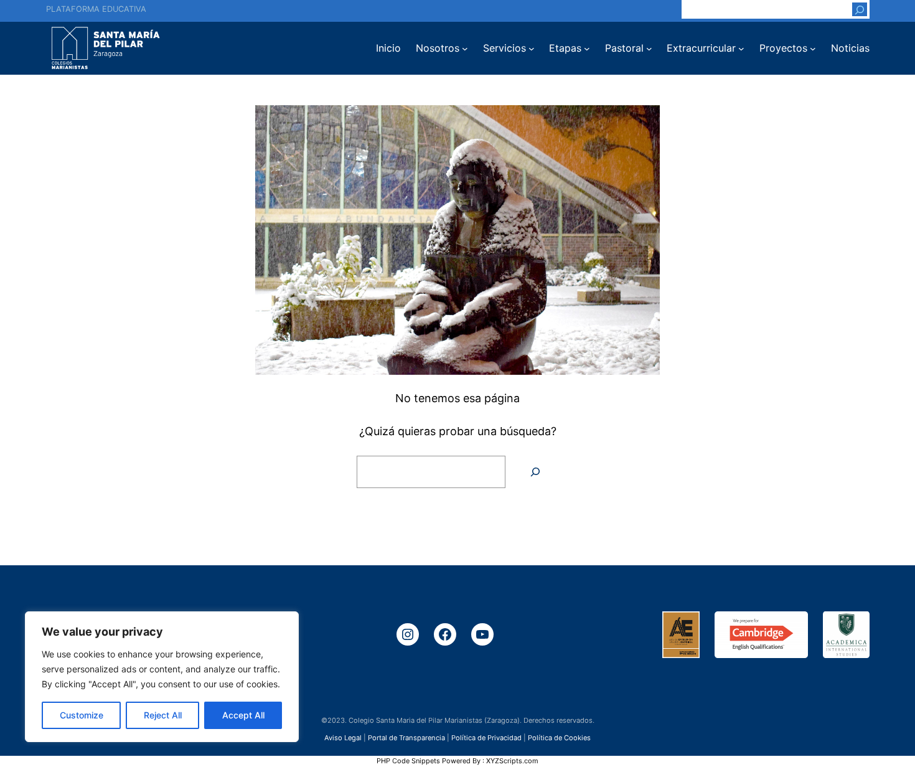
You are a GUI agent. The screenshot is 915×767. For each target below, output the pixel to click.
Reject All (163, 715)
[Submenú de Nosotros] (465, 48)
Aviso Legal (343, 737)
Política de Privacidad (486, 737)
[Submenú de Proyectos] (813, 48)
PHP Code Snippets (408, 760)
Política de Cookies (559, 737)
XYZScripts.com (512, 760)
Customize (81, 715)
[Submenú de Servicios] (531, 48)
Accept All (243, 715)
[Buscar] (859, 9)
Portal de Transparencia (406, 737)
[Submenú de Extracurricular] (741, 48)
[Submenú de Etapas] (587, 48)
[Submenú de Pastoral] (649, 48)
